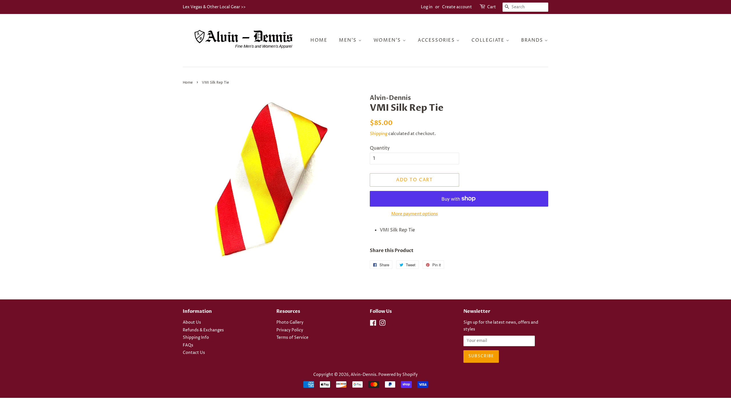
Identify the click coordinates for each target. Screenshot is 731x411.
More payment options (414, 214)
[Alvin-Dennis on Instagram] (382, 324)
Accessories (437, 40)
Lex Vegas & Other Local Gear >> (214, 7)
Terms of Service (292, 337)
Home (318, 40)
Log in (427, 7)
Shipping (378, 134)
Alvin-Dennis (363, 374)
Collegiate (488, 40)
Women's (388, 40)
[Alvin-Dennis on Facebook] (373, 324)
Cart (491, 7)
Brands (533, 40)
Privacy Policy (289, 330)
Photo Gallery (290, 322)
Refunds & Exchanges (203, 330)
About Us (192, 322)
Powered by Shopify (398, 374)
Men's (348, 40)
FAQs (188, 345)
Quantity (380, 148)
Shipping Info (196, 337)
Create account (457, 7)
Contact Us (194, 352)
